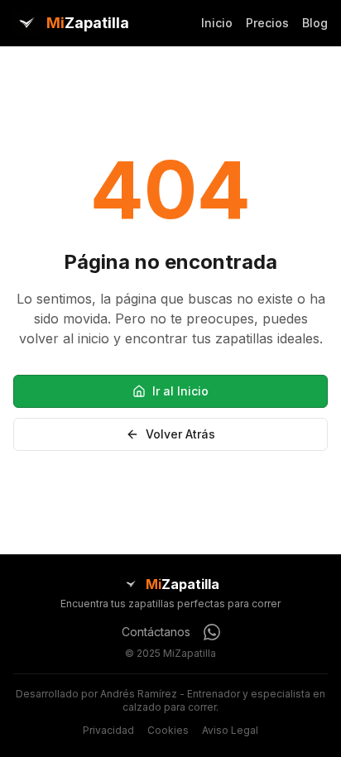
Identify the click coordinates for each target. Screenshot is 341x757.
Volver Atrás (180, 434)
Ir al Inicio (180, 391)
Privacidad (108, 730)
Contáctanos (156, 632)
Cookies (168, 730)
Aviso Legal (230, 730)
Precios (267, 23)
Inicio (217, 23)
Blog (315, 23)
